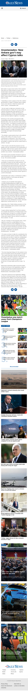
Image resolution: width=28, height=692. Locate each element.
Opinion (21, 669)
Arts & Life (13, 671)
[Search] (20, 8)
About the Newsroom (6, 685)
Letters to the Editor (19, 685)
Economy (13, 669)
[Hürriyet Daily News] (14, 3)
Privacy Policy (4, 683)
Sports (21, 671)
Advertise (3, 687)
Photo (12, 673)
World (3, 671)
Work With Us (17, 683)
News (2, 38)
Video (3, 673)
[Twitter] (16, 44)
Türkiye (8, 38)
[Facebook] (12, 44)
